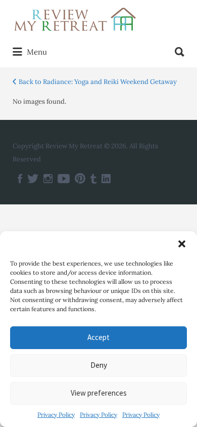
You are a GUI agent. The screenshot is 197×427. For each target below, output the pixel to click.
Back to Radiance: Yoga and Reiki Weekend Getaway (98, 81)
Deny (98, 365)
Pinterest (80, 179)
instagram (48, 179)
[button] (182, 244)
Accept (98, 337)
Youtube (64, 179)
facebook (20, 179)
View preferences (99, 393)
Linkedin (106, 179)
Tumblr (93, 179)
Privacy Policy (56, 414)
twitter (32, 179)
